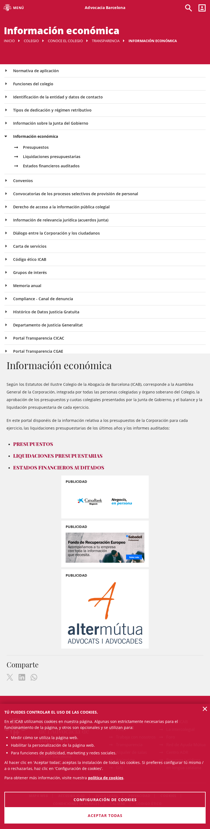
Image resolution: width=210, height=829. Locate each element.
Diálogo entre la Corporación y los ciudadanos (56, 233)
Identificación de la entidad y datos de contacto (58, 97)
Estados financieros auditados (51, 165)
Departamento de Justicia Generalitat (48, 325)
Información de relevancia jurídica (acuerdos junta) (60, 220)
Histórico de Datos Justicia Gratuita (46, 311)
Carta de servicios (29, 246)
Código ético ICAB (29, 259)
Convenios (23, 180)
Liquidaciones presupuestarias (51, 156)
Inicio (9, 40)
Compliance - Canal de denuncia (43, 298)
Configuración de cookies (105, 799)
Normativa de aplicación (36, 70)
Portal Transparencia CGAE (38, 351)
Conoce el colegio (65, 40)
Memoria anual (27, 285)
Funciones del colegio (33, 83)
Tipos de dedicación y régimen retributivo (52, 110)
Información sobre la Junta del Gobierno (50, 123)
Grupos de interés (30, 272)
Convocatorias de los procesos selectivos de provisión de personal (75, 193)
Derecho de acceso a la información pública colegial (61, 206)
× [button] (205, 709)
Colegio (31, 40)
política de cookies (105, 777)
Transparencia (105, 40)
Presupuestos (36, 147)
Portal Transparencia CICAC (38, 338)
